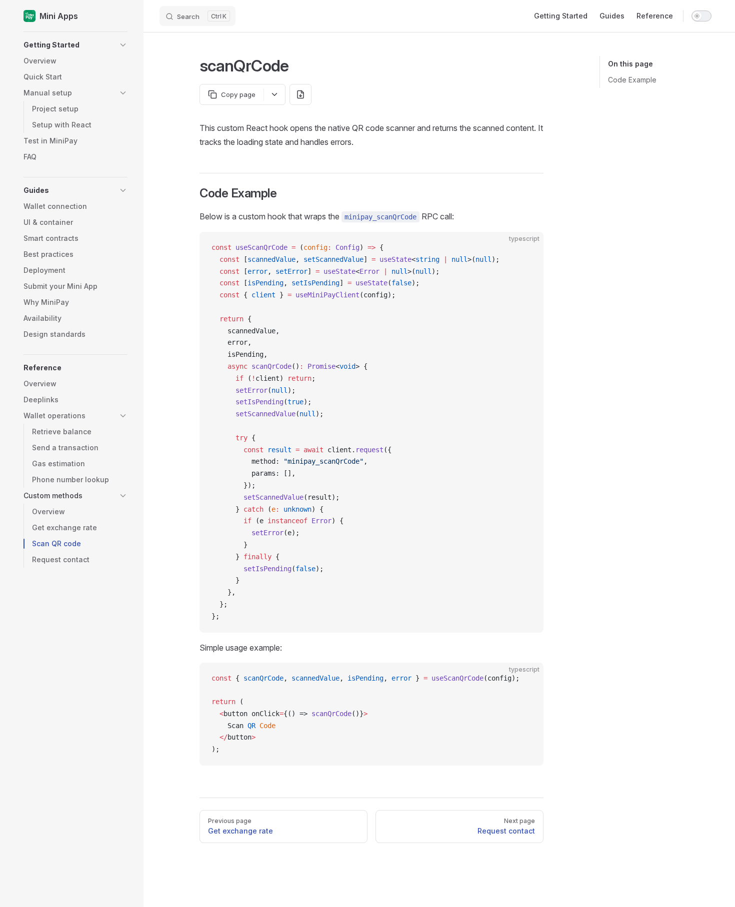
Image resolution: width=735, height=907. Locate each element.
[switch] (702, 15)
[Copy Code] (528, 248)
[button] (76, 45)
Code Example (632, 79)
